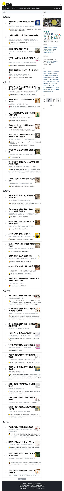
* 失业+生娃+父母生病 (48, 85)
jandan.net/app (51, 62)
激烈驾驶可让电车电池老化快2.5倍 (21, 442)
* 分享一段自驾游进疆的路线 (50, 73)
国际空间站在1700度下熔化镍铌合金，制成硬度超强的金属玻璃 (23, 135)
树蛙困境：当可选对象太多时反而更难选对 (23, 151)
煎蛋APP (39, 483)
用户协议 (30, 483)
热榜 (28, 8)
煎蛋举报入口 (23, 488)
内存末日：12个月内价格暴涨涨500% (22, 333)
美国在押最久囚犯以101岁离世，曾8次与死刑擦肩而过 (23, 222)
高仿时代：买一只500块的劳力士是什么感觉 (24, 23)
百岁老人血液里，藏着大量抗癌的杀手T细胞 (24, 59)
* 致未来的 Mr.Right (48, 91)
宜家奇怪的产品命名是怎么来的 (20, 256)
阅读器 (38, 8)
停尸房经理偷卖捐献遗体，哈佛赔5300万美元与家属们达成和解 (23, 210)
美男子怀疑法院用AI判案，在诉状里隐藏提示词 (23, 385)
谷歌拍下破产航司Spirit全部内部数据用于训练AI (24, 408)
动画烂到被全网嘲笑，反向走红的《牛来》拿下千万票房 (23, 454)
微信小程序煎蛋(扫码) (52, 61)
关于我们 (25, 483)
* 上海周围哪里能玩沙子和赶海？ (51, 77)
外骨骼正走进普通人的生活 (18, 49)
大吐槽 (33, 8)
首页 (4, 8)
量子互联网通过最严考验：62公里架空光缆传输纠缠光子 (23, 325)
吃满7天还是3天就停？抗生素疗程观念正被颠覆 (23, 356)
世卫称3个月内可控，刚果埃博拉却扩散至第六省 (23, 245)
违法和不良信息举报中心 (32, 488)
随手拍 (16, 8)
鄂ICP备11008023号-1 (25, 485)
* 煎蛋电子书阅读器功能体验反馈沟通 (52, 79)
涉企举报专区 (41, 488)
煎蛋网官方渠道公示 (49, 52)
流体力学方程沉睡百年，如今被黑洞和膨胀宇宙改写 (23, 197)
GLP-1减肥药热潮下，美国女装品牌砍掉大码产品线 (23, 114)
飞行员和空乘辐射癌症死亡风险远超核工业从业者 (23, 368)
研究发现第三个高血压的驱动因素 (21, 427)
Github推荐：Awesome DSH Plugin (22, 295)
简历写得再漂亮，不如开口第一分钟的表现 (23, 71)
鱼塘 (25, 8)
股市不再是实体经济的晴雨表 (19, 234)
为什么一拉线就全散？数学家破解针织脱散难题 (23, 399)
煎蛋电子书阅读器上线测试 (50, 47)
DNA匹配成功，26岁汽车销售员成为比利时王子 (23, 100)
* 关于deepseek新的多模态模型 (50, 75)
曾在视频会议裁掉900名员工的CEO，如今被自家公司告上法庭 (24, 279)
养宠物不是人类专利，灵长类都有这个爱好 (23, 267)
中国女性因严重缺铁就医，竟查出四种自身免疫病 (23, 471)
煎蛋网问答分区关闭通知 (50, 49)
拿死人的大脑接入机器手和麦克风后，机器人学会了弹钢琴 (23, 88)
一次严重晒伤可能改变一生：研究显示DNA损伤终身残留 (22, 310)
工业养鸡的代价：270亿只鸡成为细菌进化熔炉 (24, 180)
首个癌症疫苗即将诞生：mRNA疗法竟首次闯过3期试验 (23, 163)
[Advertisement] (52, 119)
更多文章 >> (22, 479)
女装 (11, 8)
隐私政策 (34, 483)
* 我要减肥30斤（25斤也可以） (50, 83)
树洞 (8, 8)
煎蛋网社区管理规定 (49, 51)
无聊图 (21, 8)
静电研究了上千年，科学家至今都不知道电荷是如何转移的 (23, 126)
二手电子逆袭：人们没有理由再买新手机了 (23, 36)
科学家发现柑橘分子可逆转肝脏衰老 (21, 345)
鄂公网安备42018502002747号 (37, 485)
